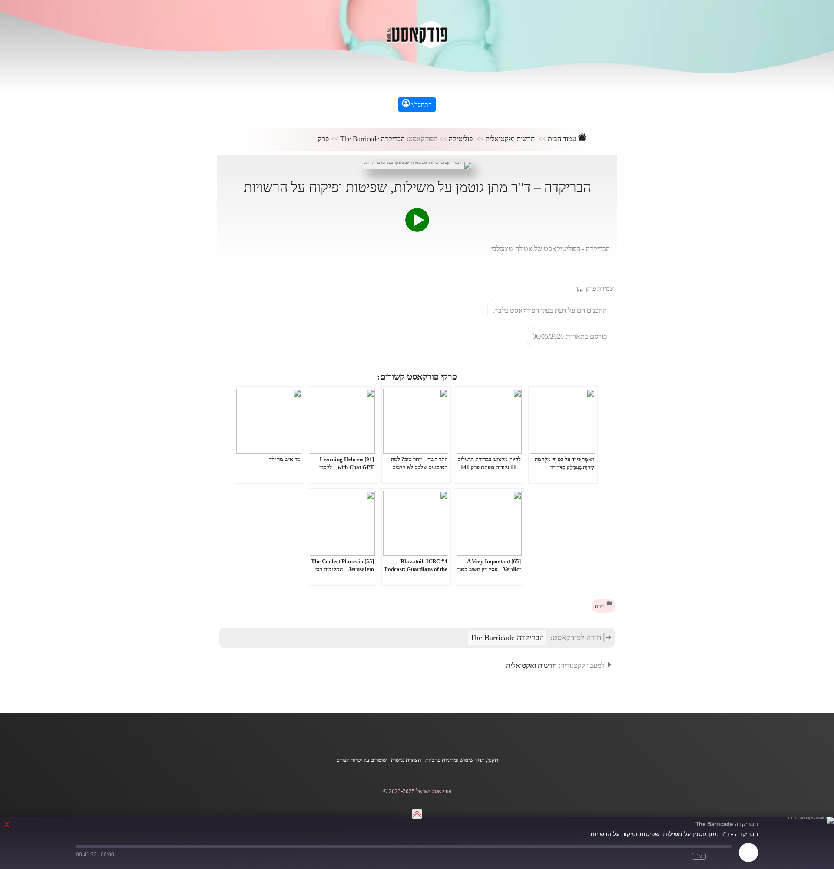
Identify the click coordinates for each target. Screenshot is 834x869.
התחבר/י (421, 105)
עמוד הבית (563, 138)
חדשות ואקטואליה (510, 138)
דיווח (600, 606)
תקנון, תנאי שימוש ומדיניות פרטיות (461, 760)
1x (699, 856)
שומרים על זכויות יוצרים (361, 760)
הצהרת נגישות (406, 760)
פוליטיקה (461, 138)
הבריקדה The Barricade (372, 138)
